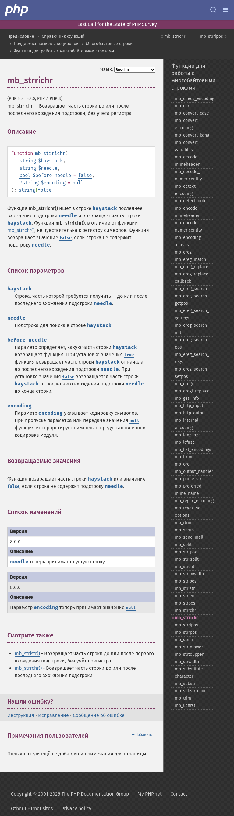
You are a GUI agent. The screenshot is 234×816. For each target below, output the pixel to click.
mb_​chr (182, 105)
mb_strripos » (213, 36)
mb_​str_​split (187, 559)
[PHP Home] (17, 10)
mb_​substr (185, 683)
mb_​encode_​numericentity (188, 226)
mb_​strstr (184, 639)
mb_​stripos (186, 581)
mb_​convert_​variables (187, 146)
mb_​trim (183, 698)
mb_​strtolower (189, 647)
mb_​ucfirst (185, 705)
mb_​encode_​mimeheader (187, 212)
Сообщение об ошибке (99, 715)
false (85, 175)
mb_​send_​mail (189, 537)
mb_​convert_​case (192, 113)
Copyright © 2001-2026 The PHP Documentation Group (70, 794)
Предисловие (20, 36)
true (129, 354)
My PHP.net (149, 794)
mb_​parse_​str (188, 478)
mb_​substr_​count (191, 691)
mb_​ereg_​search (191, 288)
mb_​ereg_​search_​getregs (192, 314)
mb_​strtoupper (189, 654)
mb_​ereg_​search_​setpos (192, 373)
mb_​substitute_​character (190, 672)
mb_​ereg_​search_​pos (192, 343)
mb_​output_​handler (194, 471)
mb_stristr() (27, 653)
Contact (178, 794)
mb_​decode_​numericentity (188, 175)
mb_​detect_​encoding (186, 190)
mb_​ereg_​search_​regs (192, 358)
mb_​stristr (185, 588)
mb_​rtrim (184, 522)
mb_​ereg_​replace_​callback (193, 277)
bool (25, 175)
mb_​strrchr (185, 610)
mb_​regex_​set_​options (189, 512)
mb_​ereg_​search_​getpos (192, 299)
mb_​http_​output (190, 413)
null (78, 183)
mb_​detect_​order (191, 201)
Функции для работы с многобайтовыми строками (64, 51)
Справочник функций (63, 36)
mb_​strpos (185, 603)
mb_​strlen (184, 595)
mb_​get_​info (187, 398)
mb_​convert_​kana (192, 135)
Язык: (106, 69)
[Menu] (225, 10)
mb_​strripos (186, 625)
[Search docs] (213, 10)
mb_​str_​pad (186, 552)
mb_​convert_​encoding (187, 124)
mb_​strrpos (186, 632)
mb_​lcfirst (184, 442)
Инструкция (20, 715)
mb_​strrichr (186, 617)
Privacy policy (76, 808)
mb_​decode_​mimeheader (187, 160)
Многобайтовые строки (109, 43)
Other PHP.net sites (32, 808)
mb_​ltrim (183, 456)
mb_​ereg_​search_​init (192, 329)
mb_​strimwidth (189, 574)
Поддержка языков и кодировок (46, 43)
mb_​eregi (184, 383)
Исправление (53, 715)
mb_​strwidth (187, 661)
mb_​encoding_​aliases (189, 241)
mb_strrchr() (20, 230)
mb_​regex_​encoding (194, 500)
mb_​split (183, 544)
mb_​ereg (183, 252)
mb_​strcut (184, 566)
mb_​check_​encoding (194, 98)
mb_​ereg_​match (190, 259)
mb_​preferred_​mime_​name (189, 490)
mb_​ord (182, 464)
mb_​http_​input (189, 405)
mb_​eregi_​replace (192, 391)
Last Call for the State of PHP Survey (117, 24)
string (28, 161)
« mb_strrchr (173, 36)
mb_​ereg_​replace (191, 266)
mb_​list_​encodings (193, 449)
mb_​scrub (184, 530)
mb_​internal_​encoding (187, 424)
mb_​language (188, 435)
